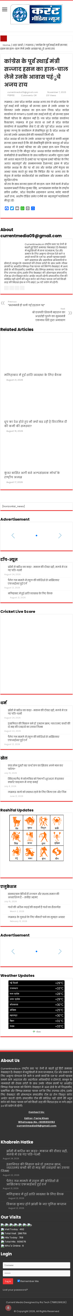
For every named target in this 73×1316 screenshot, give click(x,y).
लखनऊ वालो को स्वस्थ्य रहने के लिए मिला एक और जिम (37, 792)
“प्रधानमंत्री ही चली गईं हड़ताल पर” (26, 303)
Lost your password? (15, 1290)
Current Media (14, 1302)
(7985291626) (58, 1302)
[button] (36, 535)
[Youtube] (38, 1307)
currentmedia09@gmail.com (22, 92)
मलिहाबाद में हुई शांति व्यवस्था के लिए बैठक (33, 375)
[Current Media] (36, 13)
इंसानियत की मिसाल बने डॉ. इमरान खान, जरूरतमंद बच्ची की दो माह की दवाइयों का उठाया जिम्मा (39, 725)
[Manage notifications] (8, 1308)
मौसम (38, 1032)
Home (6, 45)
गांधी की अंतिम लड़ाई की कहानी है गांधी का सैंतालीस (34, 907)
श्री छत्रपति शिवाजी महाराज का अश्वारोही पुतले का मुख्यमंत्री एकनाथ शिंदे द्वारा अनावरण (48, 314)
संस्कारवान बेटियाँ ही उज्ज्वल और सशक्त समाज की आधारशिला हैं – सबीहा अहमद (33, 895)
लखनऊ (29, 45)
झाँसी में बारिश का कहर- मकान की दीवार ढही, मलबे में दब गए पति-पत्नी (37, 568)
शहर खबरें (18, 45)
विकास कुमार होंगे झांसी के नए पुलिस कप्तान (36, 1204)
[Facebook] (31, 1307)
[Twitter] (34, 1307)
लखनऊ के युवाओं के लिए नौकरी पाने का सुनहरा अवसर (36, 917)
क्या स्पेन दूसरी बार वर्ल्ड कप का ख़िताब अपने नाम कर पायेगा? (35, 767)
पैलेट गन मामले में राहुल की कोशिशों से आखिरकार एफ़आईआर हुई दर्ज (33, 581)
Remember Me (29, 1281)
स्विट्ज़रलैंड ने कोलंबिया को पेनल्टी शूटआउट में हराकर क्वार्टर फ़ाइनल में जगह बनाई (36, 780)
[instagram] (41, 1307)
